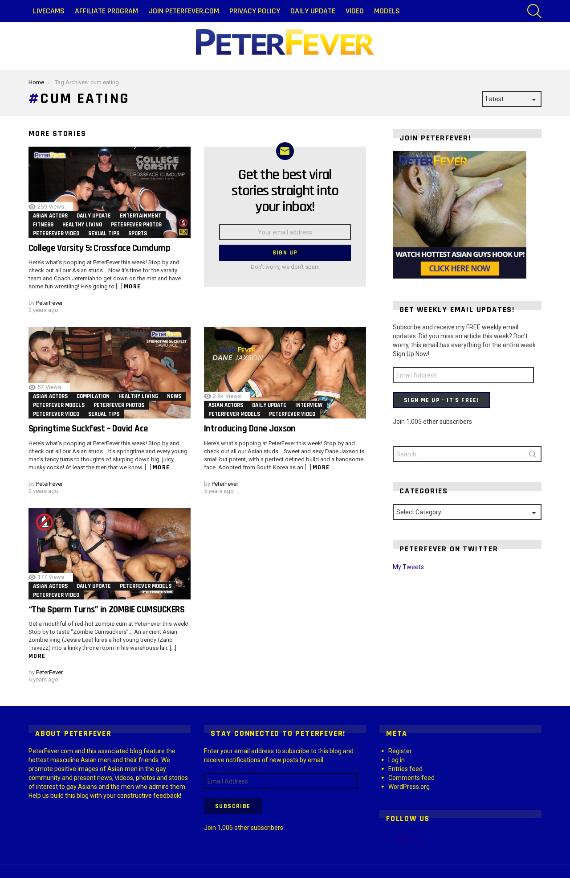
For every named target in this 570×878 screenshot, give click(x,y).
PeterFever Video (56, 233)
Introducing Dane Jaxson (250, 429)
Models (387, 11)
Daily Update (312, 11)
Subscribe (233, 806)
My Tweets (408, 566)
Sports (137, 233)
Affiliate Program (106, 11)
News (174, 396)
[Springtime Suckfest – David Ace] (109, 372)
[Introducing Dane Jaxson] (285, 372)
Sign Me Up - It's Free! (441, 400)
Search (533, 456)
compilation (93, 396)
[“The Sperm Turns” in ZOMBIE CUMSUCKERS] (109, 553)
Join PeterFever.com (183, 11)
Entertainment (140, 215)
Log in (396, 759)
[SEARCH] (534, 11)
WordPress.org (409, 786)
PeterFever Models (59, 405)
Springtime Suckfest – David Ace (88, 429)
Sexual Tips (103, 233)
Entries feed (405, 768)
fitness (43, 224)
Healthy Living (82, 224)
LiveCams (49, 11)
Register (400, 751)
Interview (308, 405)
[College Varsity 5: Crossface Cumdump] (109, 192)
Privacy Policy (254, 11)
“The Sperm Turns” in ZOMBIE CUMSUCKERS (106, 609)
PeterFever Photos (136, 224)
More (132, 287)
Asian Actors (50, 215)
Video (355, 11)
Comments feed (411, 777)
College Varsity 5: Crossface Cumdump (99, 248)
